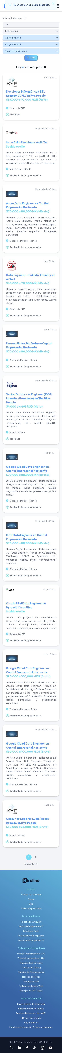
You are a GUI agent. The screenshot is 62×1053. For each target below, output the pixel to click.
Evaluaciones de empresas (31, 935)
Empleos (16, 18)
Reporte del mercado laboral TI (31, 1013)
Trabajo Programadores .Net (31, 958)
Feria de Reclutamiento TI (31, 926)
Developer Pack (31, 931)
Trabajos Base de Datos (31, 963)
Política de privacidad (31, 908)
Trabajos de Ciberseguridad (31, 972)
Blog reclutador (31, 1022)
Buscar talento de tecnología (31, 1004)
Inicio (5, 18)
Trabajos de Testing (31, 967)
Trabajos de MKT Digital (31, 990)
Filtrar (32, 57)
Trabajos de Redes (31, 977)
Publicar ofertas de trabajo (31, 1008)
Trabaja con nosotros (31, 894)
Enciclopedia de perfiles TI (31, 940)
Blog (31, 904)
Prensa (31, 899)
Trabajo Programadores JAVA (31, 953)
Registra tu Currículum (31, 922)
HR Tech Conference (31, 1018)
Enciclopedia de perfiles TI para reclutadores (31, 1027)
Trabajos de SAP (31, 981)
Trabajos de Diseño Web (31, 986)
